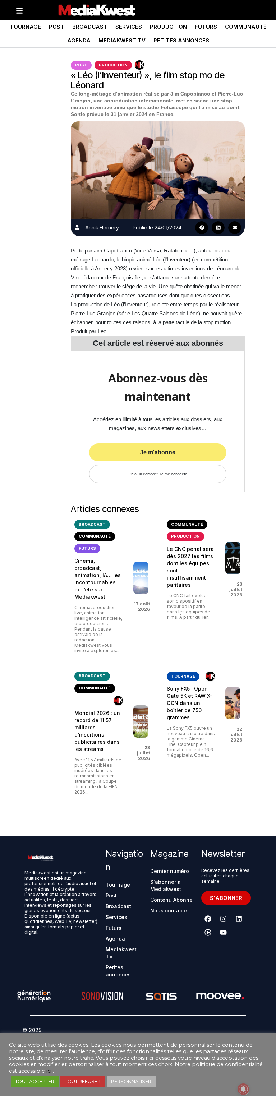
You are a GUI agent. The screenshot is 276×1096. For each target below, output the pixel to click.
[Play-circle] (208, 932)
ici (48, 1071)
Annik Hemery (102, 227)
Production (168, 26)
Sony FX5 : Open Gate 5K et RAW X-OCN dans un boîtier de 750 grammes (189, 703)
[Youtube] (223, 932)
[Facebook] (208, 919)
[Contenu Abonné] (139, 65)
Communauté (246, 26)
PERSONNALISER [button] (131, 1081)
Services (128, 26)
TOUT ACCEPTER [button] (34, 1081)
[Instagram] (223, 919)
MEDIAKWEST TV (122, 40)
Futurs (206, 26)
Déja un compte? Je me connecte (158, 474)
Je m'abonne (157, 452)
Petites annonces (181, 40)
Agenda (79, 40)
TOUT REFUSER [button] (83, 1081)
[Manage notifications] (243, 1089)
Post (56, 26)
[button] (201, 227)
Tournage (25, 26)
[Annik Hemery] (77, 227)
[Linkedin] (239, 919)
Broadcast (89, 26)
